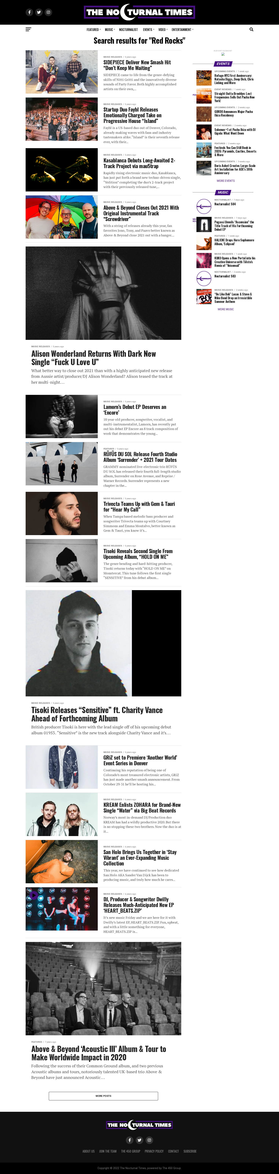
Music (109, 29)
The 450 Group (130, 1151)
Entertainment (181, 29)
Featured (93, 29)
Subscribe (190, 1151)
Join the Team (108, 1151)
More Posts (103, 1095)
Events (147, 29)
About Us (89, 1151)
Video (162, 29)
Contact (173, 1151)
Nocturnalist (128, 29)
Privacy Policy (154, 1151)
